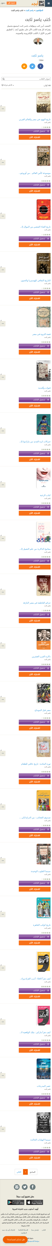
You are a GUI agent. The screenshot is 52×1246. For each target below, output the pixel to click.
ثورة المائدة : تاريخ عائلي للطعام (36, 763)
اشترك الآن (34, 137)
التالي (19, 1172)
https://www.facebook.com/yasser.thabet (40, 66)
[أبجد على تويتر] (25, 1187)
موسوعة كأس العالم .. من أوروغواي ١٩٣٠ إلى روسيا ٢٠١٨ (35, 173)
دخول (3, 3)
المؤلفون (39, 10)
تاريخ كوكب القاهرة (42, 924)
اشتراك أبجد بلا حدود (8, 1229)
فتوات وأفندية (44, 387)
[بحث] (3, 79)
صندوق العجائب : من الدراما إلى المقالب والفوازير (35, 817)
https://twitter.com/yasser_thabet (32, 66)
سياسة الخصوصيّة (33, 1241)
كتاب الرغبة (45, 495)
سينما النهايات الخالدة (40, 1139)
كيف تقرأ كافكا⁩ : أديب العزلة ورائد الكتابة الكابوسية (35, 978)
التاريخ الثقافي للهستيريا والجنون (36, 280)
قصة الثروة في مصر (41, 334)
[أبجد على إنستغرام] (17, 1187)
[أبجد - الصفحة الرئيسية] (34, 3)
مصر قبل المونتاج (43, 710)
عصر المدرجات (44, 1085)
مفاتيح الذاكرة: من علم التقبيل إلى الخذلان (35, 548)
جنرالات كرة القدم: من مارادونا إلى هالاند (35, 441)
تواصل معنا (35, 1229)
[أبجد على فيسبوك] (32, 1187)
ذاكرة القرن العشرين (41, 656)
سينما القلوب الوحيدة (41, 871)
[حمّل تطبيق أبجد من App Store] (34, 1202)
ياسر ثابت (29, 10)
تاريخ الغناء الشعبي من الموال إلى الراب (35, 226)
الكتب (44, 1229)
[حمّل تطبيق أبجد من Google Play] (15, 1202)
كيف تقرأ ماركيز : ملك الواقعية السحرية (35, 1032)
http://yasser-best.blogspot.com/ (24, 66)
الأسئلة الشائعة (23, 1229)
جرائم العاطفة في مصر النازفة (37, 602)
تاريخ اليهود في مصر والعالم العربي (35, 119)
